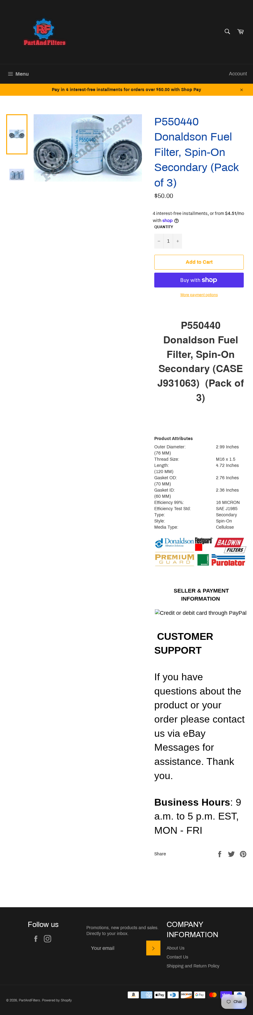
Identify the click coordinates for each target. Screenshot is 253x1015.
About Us (176, 948)
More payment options (199, 295)
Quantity (163, 227)
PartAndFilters (29, 1000)
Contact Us (177, 957)
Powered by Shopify (57, 1000)
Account (238, 73)
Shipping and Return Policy (193, 966)
